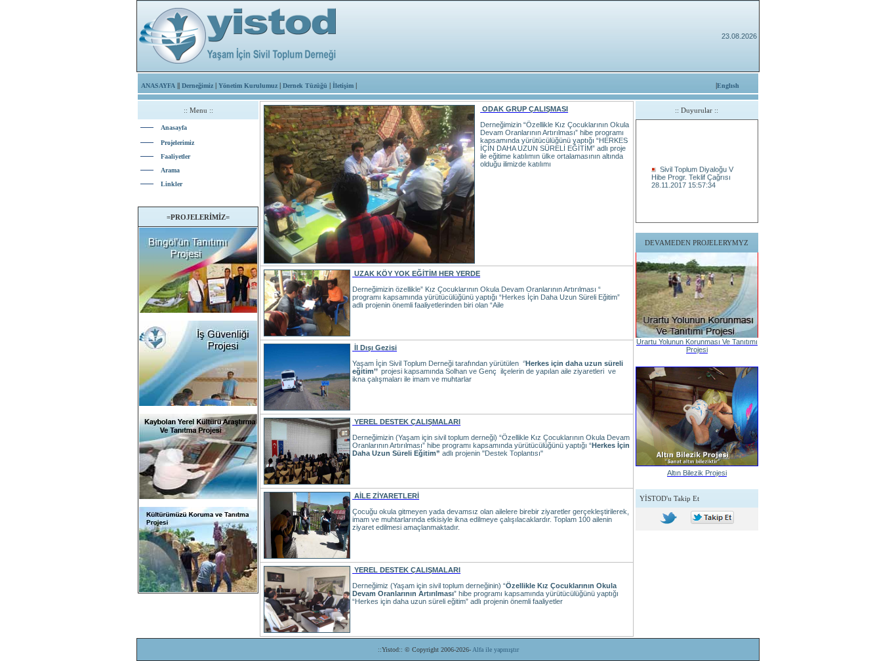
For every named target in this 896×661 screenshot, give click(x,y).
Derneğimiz (197, 85)
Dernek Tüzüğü (305, 85)
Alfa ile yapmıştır (495, 649)
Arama (170, 170)
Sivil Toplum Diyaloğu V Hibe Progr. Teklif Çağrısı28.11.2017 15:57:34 (692, 174)
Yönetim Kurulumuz (247, 85)
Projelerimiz (177, 142)
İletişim (343, 85)
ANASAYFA (158, 85)
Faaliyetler (175, 156)
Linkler (171, 184)
